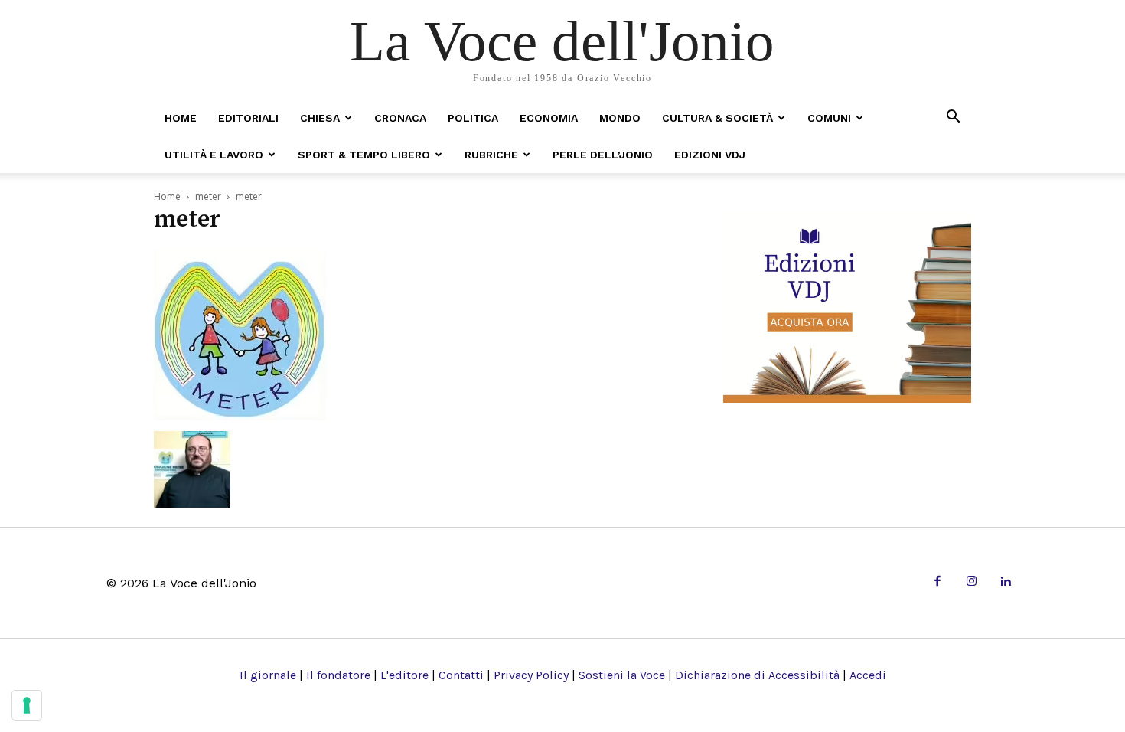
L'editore (404, 675)
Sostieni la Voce (622, 675)
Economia (549, 118)
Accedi (867, 675)
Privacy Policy (531, 675)
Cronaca (400, 118)
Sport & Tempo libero (364, 155)
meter (208, 196)
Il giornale (268, 675)
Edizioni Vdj (709, 155)
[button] (952, 117)
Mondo (620, 118)
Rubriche (491, 155)
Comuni (829, 118)
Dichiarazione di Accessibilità (757, 675)
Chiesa (320, 118)
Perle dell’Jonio (603, 155)
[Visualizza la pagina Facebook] (937, 582)
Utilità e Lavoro (214, 155)
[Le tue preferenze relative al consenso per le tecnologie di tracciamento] (26, 705)
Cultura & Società (717, 118)
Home (181, 118)
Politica (473, 118)
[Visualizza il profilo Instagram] (971, 582)
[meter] (240, 415)
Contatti (461, 675)
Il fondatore (338, 675)
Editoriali (248, 118)
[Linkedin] (1005, 582)
